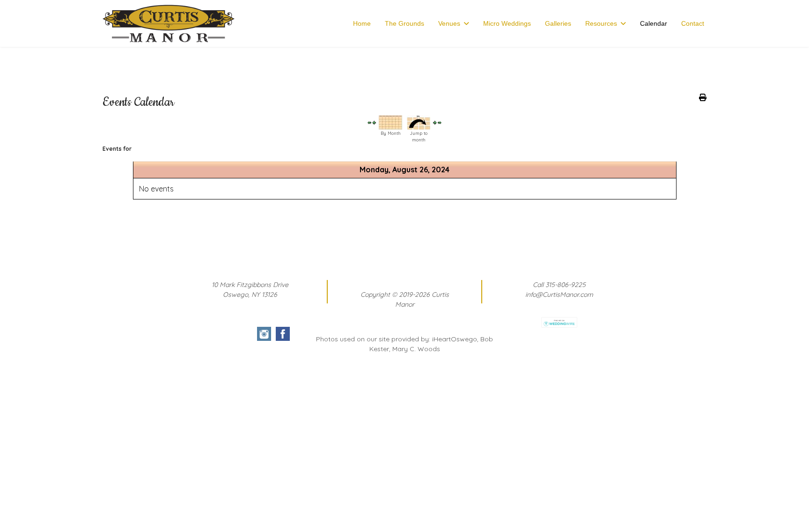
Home (362, 23)
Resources (601, 23)
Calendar (653, 23)
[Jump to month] (418, 122)
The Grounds (404, 23)
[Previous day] (374, 123)
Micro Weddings (507, 23)
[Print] (702, 97)
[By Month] (390, 122)
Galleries (558, 23)
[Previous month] (369, 122)
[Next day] (435, 123)
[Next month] (439, 122)
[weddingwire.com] (559, 322)
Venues (449, 23)
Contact (692, 23)
